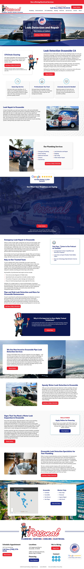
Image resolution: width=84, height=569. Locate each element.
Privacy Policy (59, 566)
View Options (65, 431)
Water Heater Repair (59, 157)
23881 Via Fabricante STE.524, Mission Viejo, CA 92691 (36, 552)
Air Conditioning (48, 10)
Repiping (56, 153)
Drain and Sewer (39, 10)
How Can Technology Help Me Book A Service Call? (65, 259)
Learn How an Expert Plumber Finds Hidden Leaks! (65, 255)
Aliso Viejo (62, 492)
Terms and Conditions (52, 566)
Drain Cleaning (42, 153)
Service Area (69, 10)
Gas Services (41, 159)
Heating (56, 10)
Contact (75, 10)
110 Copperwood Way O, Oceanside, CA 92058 (35, 548)
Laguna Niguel (62, 497)
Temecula (61, 494)
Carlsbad (47, 492)
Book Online (76, 7)
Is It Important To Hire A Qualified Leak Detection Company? (64, 251)
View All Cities (56, 503)
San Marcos (48, 497)
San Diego (47, 499)
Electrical (62, 10)
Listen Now (50, 330)
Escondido (47, 494)
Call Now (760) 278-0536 (60, 8)
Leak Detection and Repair (61, 151)
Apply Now (56, 548)
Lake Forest (62, 499)
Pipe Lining (57, 155)
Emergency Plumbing (43, 151)
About (80, 10)
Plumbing (31, 10)
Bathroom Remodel (43, 155)
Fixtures (40, 157)
